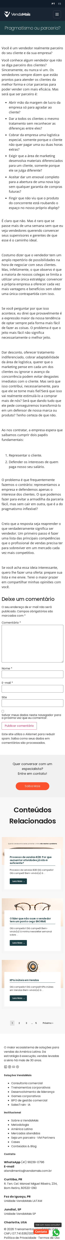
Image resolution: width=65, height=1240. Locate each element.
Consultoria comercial (27, 1083)
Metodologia (20, 1125)
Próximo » (48, 1023)
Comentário (11, 622)
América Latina (21, 1129)
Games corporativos (26, 1096)
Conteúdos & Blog (23, 1146)
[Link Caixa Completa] (32, 864)
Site (4, 697)
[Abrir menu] (57, 14)
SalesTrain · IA (21, 1105)
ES (59, 3)
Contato (41, 1232)
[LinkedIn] (5, 1067)
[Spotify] (17, 1067)
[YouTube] (13, 1067)
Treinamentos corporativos (30, 1087)
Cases (15, 1142)
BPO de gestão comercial (29, 1100)
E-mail (7, 682)
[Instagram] (9, 1067)
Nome (7, 668)
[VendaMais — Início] (32, 1039)
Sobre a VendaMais (24, 1120)
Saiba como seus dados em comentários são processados (26, 740)
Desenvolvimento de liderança (32, 1092)
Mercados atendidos (25, 1133)
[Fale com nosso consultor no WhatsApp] (56, 1232)
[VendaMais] (17, 14)
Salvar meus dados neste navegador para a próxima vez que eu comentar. (31, 716)
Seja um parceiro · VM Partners (33, 1138)
